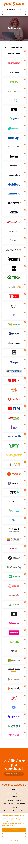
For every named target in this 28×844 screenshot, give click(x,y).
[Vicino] (26, 814)
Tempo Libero (8, 804)
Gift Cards (11, 10)
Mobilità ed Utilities (10, 811)
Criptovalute (20, 804)
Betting (22, 811)
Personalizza (14, 835)
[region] (14, 828)
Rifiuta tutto (14, 840)
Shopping (14, 796)
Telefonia (14, 807)
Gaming (14, 789)
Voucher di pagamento (14, 793)
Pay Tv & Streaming (14, 800)
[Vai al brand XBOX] (14, 278)
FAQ (19, 10)
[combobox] (14, 13)
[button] (14, 53)
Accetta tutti (14, 830)
